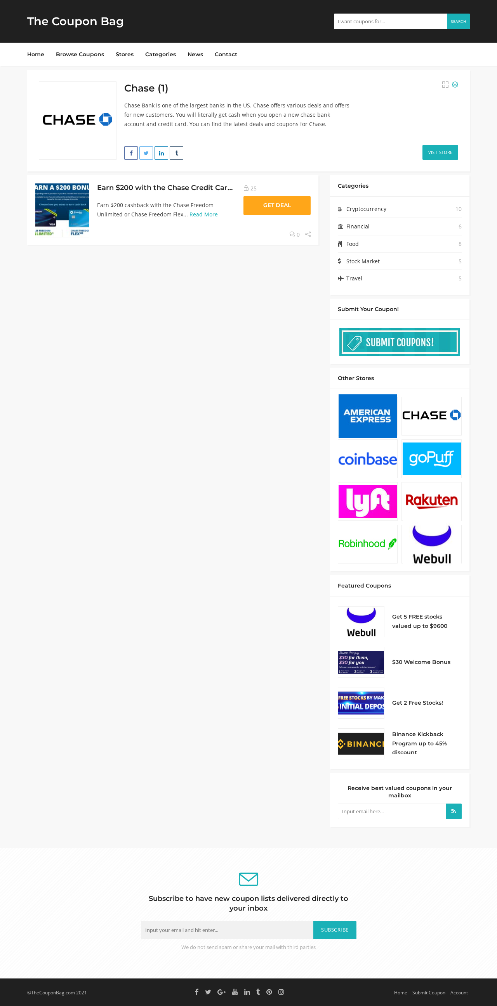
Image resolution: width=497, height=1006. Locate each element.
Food (352, 243)
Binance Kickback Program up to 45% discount (419, 743)
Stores (125, 54)
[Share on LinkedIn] (161, 153)
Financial (358, 226)
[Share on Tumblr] (176, 153)
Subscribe (335, 929)
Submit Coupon (428, 992)
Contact (226, 54)
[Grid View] (445, 85)
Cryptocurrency (366, 209)
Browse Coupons (80, 54)
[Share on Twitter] (146, 153)
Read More (203, 214)
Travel (354, 278)
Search (458, 21)
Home (35, 54)
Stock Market (363, 261)
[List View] (455, 85)
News (195, 54)
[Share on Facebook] (131, 153)
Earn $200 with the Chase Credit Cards (166, 187)
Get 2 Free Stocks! (417, 702)
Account (459, 992)
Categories (160, 54)
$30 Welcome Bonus (421, 662)
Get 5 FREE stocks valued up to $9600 (419, 621)
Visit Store (440, 152)
